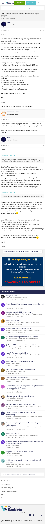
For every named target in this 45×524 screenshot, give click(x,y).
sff (6, 338)
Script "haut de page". (13, 320)
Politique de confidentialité (9, 491)
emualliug (8, 314)
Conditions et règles (7, 488)
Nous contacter (5, 484)
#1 (43, 30)
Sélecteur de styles (6, 481)
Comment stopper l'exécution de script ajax (21, 404)
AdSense (14, 390)
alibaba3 (8, 464)
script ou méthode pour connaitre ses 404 (20, 369)
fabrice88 (8, 416)
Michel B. (8, 427)
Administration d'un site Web (16, 371)
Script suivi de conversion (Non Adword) (19, 452)
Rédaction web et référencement (20, 464)
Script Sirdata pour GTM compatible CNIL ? (20, 361)
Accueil (3, 498)
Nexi (4, 18)
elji (6, 371)
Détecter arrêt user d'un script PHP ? (18, 329)
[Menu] (3, 3)
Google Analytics (16, 363)
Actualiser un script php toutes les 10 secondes (22, 337)
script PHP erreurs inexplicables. (17, 353)
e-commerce (17, 306)
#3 (43, 145)
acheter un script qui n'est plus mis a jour (20, 396)
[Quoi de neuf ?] (38, 2)
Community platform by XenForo (18, 520)
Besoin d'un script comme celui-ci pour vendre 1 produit (25, 304)
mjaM (7, 322)
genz (7, 398)
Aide (2, 494)
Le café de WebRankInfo (20, 298)
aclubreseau (9, 306)
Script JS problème (12, 433)
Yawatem (8, 390)
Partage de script (11, 296)
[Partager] (40, 30)
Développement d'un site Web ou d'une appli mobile (27, 314)
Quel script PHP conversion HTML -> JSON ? (21, 345)
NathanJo (8, 453)
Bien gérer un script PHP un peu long (18, 312)
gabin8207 (9, 298)
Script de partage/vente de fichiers (17, 378)
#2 (43, 119)
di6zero (8, 406)
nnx (7, 379)
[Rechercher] (42, 2)
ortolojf (8, 330)
